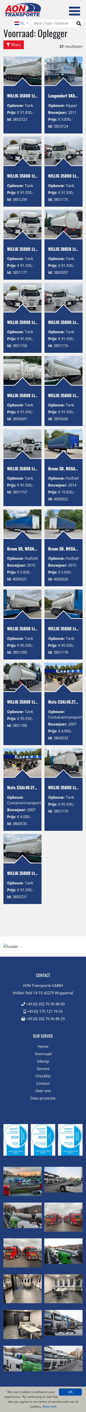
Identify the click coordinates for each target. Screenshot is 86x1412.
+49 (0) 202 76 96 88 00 (45, 1004)
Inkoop (43, 1061)
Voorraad (43, 1053)
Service (43, 1068)
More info (49, 1406)
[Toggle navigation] (74, 10)
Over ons (43, 1090)
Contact (43, 1083)
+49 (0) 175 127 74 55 (44, 1011)
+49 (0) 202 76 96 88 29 (45, 1018)
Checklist (43, 1076)
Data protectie (43, 1098)
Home (43, 1046)
